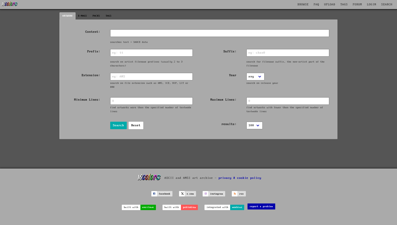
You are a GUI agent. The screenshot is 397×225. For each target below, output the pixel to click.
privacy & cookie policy (240, 178)
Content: (92, 32)
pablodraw (189, 207)
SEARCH (386, 4)
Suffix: (230, 51)
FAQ (316, 4)
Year (233, 75)
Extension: (91, 75)
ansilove (148, 207)
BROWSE (303, 4)
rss (241, 194)
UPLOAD (329, 4)
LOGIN (371, 4)
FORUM (357, 4)
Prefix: (93, 51)
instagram (216, 194)
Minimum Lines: (87, 99)
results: (229, 124)
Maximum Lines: (223, 99)
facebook (164, 194)
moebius (237, 207)
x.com (190, 194)
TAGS (344, 4)
